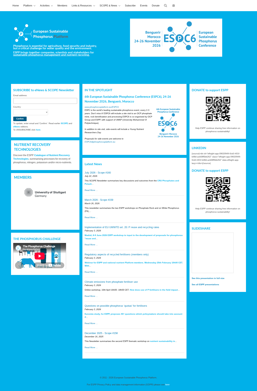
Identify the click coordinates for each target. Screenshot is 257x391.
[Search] (166, 5)
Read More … (91, 190)
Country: (17, 107)
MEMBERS (23, 177)
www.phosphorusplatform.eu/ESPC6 (102, 107)
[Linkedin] (174, 5)
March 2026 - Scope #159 (99, 199)
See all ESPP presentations (205, 284)
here (38, 130)
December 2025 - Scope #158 (101, 333)
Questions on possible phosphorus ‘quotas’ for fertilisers (116, 305)
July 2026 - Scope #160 (98, 172)
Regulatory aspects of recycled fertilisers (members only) (117, 254)
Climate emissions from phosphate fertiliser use (111, 281)
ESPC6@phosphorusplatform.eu (100, 142)
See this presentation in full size (208, 278)
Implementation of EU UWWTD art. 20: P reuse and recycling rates (122, 227)
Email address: (20, 95)
